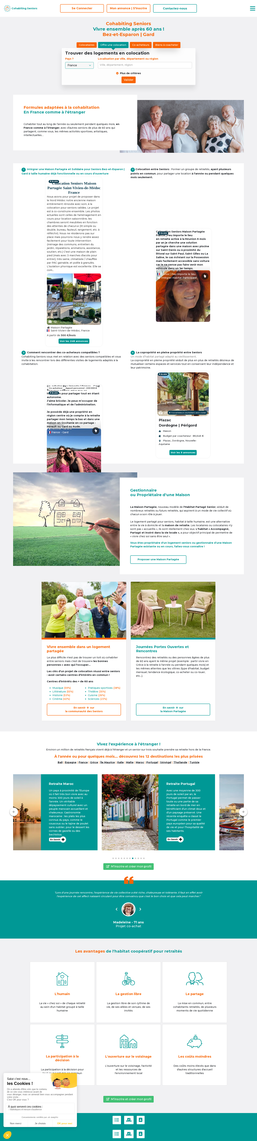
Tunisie (194, 762)
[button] (69, 812)
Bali (60, 762)
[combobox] (145, 65)
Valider (128, 79)
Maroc (140, 762)
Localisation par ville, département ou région (128, 58)
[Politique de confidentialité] (129, 1120)
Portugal (152, 762)
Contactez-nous (175, 8)
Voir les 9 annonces (183, 452)
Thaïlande (180, 762)
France (83, 762)
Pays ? (69, 58)
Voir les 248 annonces (74, 341)
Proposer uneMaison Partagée (158, 559)
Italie (120, 762)
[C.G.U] (116, 1120)
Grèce (94, 762)
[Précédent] (14, 812)
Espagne (70, 762)
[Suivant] (243, 812)
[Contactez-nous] (141, 1120)
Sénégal (165, 762)
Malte (130, 762)
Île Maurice (107, 762)
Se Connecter (82, 8)
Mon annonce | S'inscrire (128, 8)
